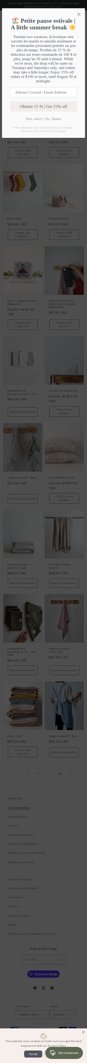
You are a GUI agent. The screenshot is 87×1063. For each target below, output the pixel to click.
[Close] (83, 1032)
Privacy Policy (57, 1046)
